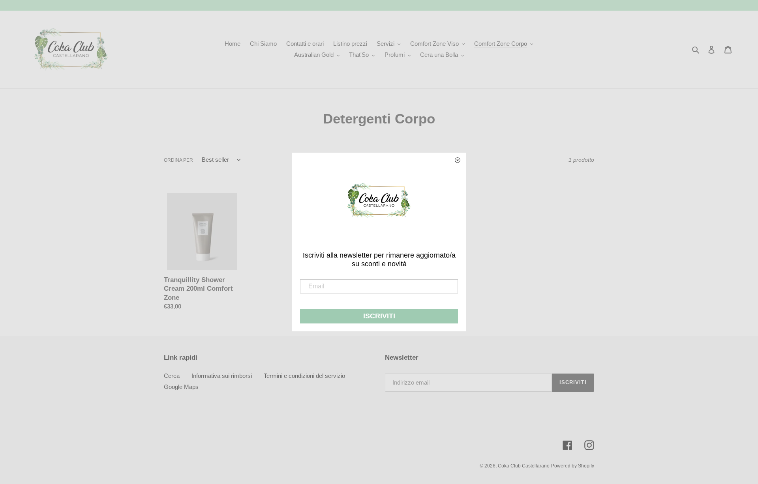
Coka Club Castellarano (524, 466)
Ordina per (178, 160)
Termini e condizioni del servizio (304, 375)
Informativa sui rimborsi (221, 375)
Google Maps (181, 386)
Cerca (172, 375)
